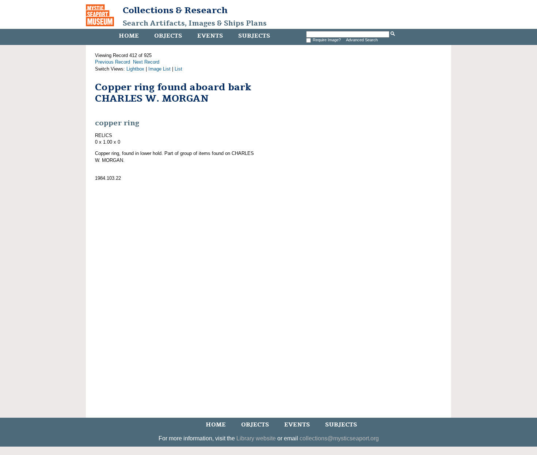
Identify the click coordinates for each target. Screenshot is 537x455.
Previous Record (112, 62)
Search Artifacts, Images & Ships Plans (195, 23)
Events (210, 36)
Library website (256, 438)
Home (129, 36)
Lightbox (135, 69)
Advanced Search (362, 40)
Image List (159, 69)
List (178, 69)
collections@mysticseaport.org (339, 438)
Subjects (254, 36)
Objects (168, 36)
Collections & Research (175, 10)
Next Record (146, 62)
